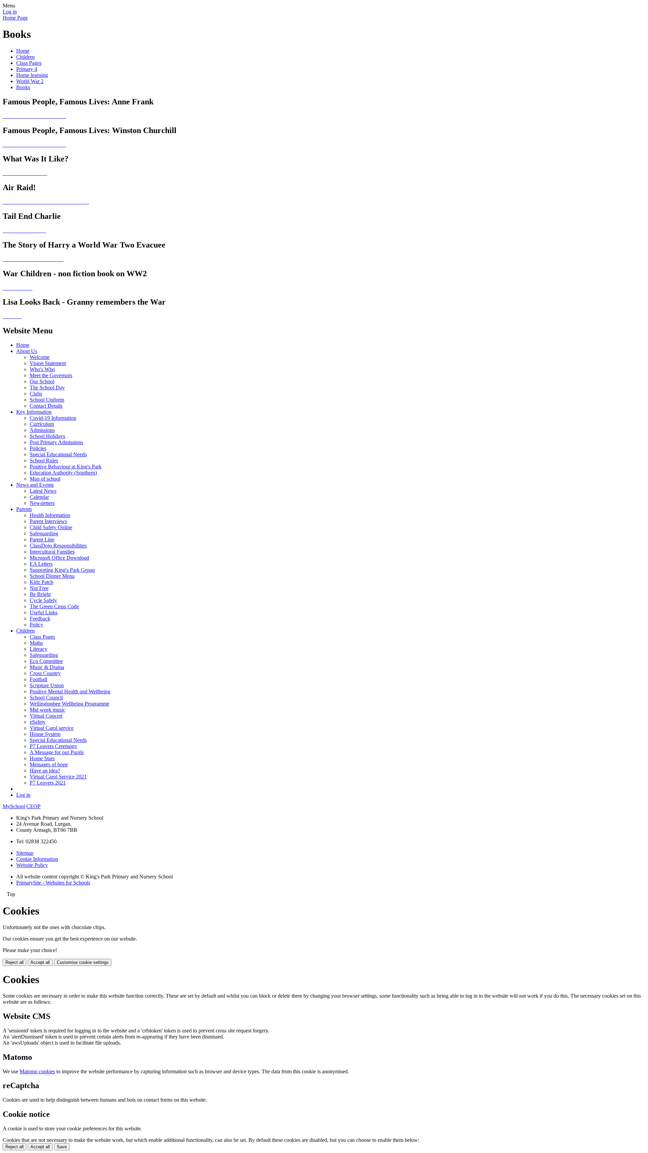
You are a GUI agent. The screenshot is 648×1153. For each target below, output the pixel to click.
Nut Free (39, 588)
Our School (42, 381)
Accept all (40, 962)
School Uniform (47, 400)
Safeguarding (44, 533)
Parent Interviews (48, 521)
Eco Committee (46, 661)
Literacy (38, 649)
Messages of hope (49, 764)
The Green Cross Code (54, 606)
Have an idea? (45, 770)
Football (38, 679)
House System (45, 734)
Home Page (15, 18)
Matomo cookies (37, 1071)
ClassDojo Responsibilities (58, 545)
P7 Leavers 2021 (48, 783)
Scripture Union (47, 685)
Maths (36, 643)
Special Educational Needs (58, 454)
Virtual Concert (46, 716)
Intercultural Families (52, 552)
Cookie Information (37, 859)
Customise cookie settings (83, 962)
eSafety (38, 722)
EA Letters (41, 564)
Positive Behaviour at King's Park (66, 466)
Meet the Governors (51, 375)
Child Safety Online (51, 527)
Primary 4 (26, 69)
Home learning (32, 75)
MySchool (14, 806)
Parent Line (42, 539)
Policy (36, 624)
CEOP (33, 806)
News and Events (35, 485)
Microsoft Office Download (59, 558)
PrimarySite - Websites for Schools (53, 883)
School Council (46, 697)
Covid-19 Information (53, 418)
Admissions (42, 430)
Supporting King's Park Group (62, 570)
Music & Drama (47, 667)
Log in (10, 12)
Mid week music (47, 710)
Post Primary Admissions (56, 442)
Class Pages (29, 63)
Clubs (36, 393)
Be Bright (40, 594)
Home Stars (42, 758)
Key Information (34, 412)
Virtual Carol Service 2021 (58, 776)
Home (22, 51)
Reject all (14, 962)
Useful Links (43, 612)
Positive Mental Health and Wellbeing (70, 691)
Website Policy (32, 865)
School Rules (44, 460)
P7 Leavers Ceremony (53, 746)
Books (23, 87)
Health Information (50, 515)
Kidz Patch (41, 582)
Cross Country (45, 673)
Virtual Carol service (52, 728)
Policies (38, 448)
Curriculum (42, 424)
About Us (26, 351)
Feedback (40, 618)
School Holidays (47, 436)
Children (25, 57)
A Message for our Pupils (57, 752)
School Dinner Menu (52, 576)
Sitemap (24, 853)
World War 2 (30, 81)
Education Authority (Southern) (63, 473)
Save (62, 1146)
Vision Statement (48, 363)
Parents (24, 509)
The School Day (47, 387)
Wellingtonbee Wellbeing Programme (69, 704)
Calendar (39, 497)
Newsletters (42, 503)
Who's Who (42, 369)
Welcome (40, 357)
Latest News (43, 491)
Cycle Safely (43, 600)
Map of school (45, 479)
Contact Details (46, 406)
